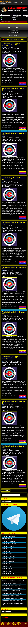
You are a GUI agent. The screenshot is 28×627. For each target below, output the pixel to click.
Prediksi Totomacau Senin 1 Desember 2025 (13, 580)
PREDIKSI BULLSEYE (8, 561)
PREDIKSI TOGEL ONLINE (14, 32)
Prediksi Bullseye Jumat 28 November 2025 (14, 134)
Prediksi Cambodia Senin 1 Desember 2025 (13, 600)
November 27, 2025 (8, 136)
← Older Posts (5, 490)
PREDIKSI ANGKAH (5, 1)
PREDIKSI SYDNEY (7, 553)
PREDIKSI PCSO (6, 571)
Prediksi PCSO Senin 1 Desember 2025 (12, 585)
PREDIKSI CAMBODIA (8, 558)
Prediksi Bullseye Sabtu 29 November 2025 (13, 89)
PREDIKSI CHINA (6, 563)
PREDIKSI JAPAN (6, 566)
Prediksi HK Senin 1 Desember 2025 (11, 583)
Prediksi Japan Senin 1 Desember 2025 (12, 593)
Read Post (22, 83)
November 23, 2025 (8, 315)
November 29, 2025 (8, 47)
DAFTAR (14, 626)
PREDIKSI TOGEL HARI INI (14, 27)
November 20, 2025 (8, 449)
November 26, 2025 (8, 181)
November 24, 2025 (8, 270)
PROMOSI (19, 626)
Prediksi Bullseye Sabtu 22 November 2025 (13, 402)
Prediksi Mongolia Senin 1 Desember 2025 (13, 588)
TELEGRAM (24, 626)
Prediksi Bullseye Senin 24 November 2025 (13, 312)
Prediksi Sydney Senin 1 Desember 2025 (12, 598)
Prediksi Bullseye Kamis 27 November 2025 (14, 178)
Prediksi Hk (5, 617)
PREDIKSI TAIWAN (7, 568)
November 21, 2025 (8, 404)
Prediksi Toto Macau (7, 620)
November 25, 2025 (8, 226)
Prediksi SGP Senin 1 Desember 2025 (12, 590)
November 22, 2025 (8, 360)
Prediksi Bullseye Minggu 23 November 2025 (11, 357)
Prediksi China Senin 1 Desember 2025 (12, 595)
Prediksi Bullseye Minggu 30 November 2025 (11, 44)
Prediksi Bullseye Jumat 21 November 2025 (14, 447)
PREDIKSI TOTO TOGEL (14, 35)
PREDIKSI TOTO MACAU (8, 556)
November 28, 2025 (8, 91)
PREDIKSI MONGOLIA (8, 573)
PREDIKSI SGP (6, 551)
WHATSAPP (8, 626)
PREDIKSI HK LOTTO (7, 548)
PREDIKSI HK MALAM (8, 546)
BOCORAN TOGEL (14, 30)
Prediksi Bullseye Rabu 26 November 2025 (13, 223)
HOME (2, 626)
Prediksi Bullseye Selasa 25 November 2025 (14, 268)
